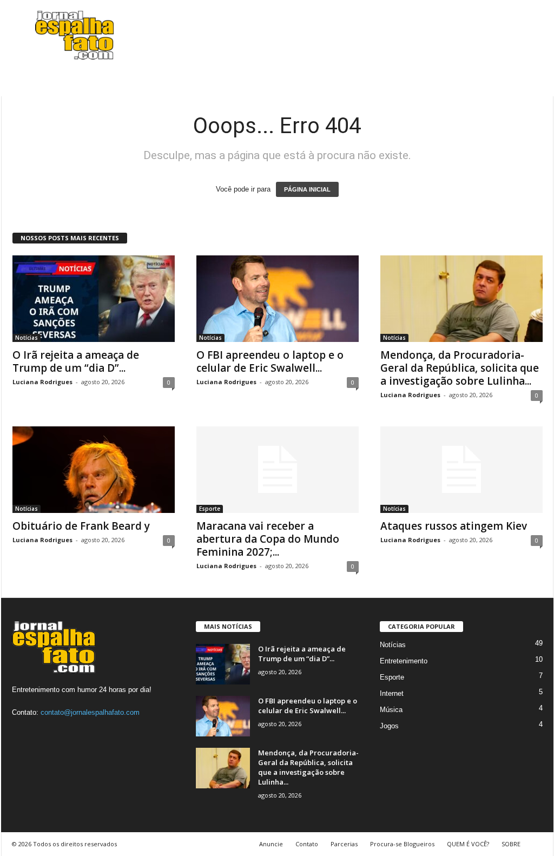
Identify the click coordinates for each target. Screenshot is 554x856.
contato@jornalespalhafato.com (90, 712)
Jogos (389, 726)
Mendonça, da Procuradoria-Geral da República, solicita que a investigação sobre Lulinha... (459, 368)
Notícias (26, 337)
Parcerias (344, 844)
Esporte (209, 508)
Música (391, 710)
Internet (392, 693)
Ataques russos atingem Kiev (453, 526)
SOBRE (511, 844)
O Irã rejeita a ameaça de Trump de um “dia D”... (75, 361)
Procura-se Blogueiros (402, 844)
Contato (306, 844)
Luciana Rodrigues (42, 382)
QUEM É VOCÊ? (468, 844)
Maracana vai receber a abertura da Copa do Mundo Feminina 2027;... (267, 539)
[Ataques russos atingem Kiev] (461, 469)
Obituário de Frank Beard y (81, 526)
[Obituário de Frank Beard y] (93, 469)
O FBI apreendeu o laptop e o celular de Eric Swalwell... (270, 361)
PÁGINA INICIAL (307, 189)
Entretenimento (403, 661)
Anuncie (271, 844)
